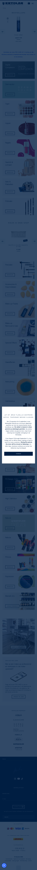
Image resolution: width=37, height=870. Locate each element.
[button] (4, 865)
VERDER (18, 453)
